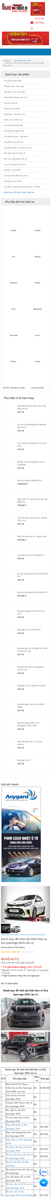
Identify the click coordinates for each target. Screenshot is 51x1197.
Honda (37, 283)
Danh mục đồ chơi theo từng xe (19, 192)
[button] (4, 899)
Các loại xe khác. (37, 388)
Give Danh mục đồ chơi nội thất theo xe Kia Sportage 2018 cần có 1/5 (25, 941)
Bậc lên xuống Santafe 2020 (29, 480)
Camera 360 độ (10, 103)
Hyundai (13, 283)
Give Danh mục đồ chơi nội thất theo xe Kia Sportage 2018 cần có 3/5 (30, 941)
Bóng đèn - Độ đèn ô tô (14, 114)
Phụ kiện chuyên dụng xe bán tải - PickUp (22, 187)
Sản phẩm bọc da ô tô (13, 142)
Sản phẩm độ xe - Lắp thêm (16, 136)
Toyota (13, 230)
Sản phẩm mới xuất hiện (14, 92)
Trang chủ (7, 60)
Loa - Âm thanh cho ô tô (15, 164)
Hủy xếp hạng (23, 941)
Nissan (13, 361)
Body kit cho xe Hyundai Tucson (31, 686)
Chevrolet (14, 335)
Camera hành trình (12, 109)
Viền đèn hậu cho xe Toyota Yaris (32, 536)
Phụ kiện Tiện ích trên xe (14, 153)
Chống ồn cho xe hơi (13, 181)
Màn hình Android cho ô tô (15, 97)
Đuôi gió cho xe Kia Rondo (29, 630)
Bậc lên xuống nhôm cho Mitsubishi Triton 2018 (28, 724)
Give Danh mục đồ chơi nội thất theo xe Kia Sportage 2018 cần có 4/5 (32, 941)
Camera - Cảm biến (12, 170)
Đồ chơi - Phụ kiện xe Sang (13, 388)
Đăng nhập (39, 18)
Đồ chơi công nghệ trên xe (15, 159)
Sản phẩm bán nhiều (22, 60)
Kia (13, 257)
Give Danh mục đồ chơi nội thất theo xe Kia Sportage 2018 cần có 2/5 (27, 941)
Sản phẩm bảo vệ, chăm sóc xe (17, 148)
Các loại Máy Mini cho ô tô (15, 176)
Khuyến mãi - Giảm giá (14, 86)
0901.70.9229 (34, 956)
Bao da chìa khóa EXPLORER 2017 (32, 592)
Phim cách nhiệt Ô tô (13, 120)
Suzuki (37, 361)
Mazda (37, 257)
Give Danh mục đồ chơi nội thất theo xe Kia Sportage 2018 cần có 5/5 (34, 941)
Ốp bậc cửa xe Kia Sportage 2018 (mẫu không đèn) (19, 1184)
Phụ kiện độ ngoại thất (14, 131)
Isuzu (37, 335)
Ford (13, 309)
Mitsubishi (37, 309)
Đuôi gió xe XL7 (24, 760)
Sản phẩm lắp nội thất (13, 125)
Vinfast (37, 230)
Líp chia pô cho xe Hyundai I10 (30, 555)
